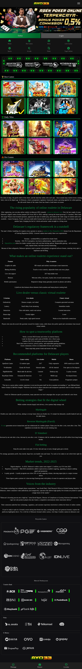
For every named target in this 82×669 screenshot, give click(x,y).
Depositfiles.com (10, 243)
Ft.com (3, 425)
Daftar (20, 36)
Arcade (29, 51)
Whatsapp (13, 667)
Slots (48, 44)
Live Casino (68, 44)
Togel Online (68, 51)
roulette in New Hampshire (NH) (53, 231)
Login (61, 36)
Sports (10, 51)
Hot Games (29, 44)
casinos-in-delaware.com (54, 212)
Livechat (66, 667)
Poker (49, 51)
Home (9, 44)
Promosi (39, 667)
